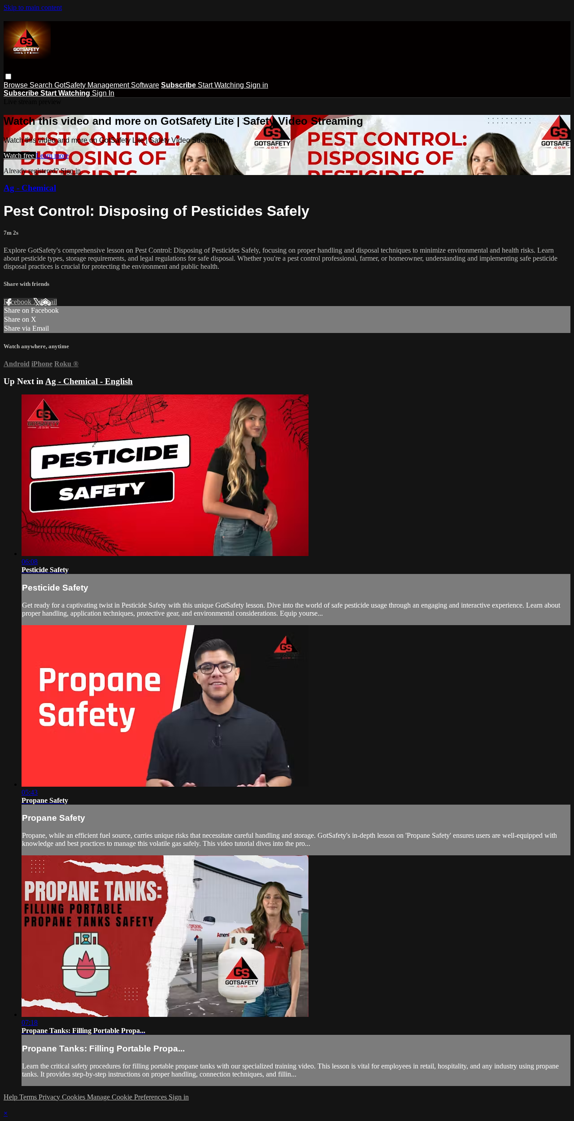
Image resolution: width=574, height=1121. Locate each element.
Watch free (20, 155)
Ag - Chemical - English (89, 381)
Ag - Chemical (30, 188)
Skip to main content (33, 7)
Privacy (50, 1097)
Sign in (257, 85)
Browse (17, 85)
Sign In (103, 93)
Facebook (18, 302)
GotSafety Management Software (106, 85)
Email (48, 302)
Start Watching (222, 85)
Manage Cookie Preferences (128, 1097)
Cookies (74, 1097)
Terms (29, 1097)
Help (11, 1097)
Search (42, 85)
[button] (8, 76)
